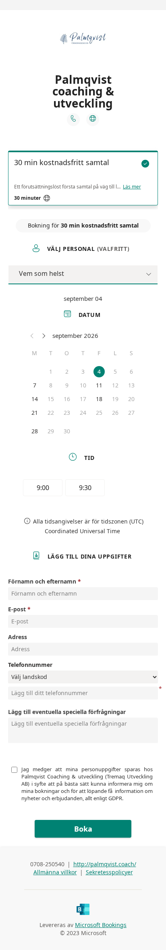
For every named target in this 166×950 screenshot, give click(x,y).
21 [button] (34, 412)
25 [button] (99, 412)
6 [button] (131, 371)
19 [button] (115, 399)
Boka (83, 829)
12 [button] (115, 385)
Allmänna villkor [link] (55, 872)
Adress (17, 637)
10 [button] (83, 385)
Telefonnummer (30, 665)
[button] (32, 335)
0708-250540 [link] (47, 864)
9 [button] (66, 385)
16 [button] (67, 399)
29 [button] (51, 431)
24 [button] (83, 412)
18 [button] (99, 399)
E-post (17, 609)
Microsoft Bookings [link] (101, 925)
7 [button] (34, 385)
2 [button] (66, 371)
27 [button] (131, 412)
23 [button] (67, 412)
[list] (83, 180)
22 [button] (51, 412)
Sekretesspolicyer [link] (109, 872)
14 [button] (34, 399)
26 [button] (115, 412)
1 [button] (50, 371)
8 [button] (50, 385)
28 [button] (34, 431)
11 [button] (99, 385)
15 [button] (51, 399)
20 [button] (131, 399)
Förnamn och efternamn (42, 581)
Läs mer (132, 187)
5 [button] (115, 371)
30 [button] (67, 431)
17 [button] (83, 399)
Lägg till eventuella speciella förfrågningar (67, 712)
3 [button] (83, 371)
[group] (83, 489)
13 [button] (131, 385)
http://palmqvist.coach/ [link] (104, 864)
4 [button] (99, 371)
